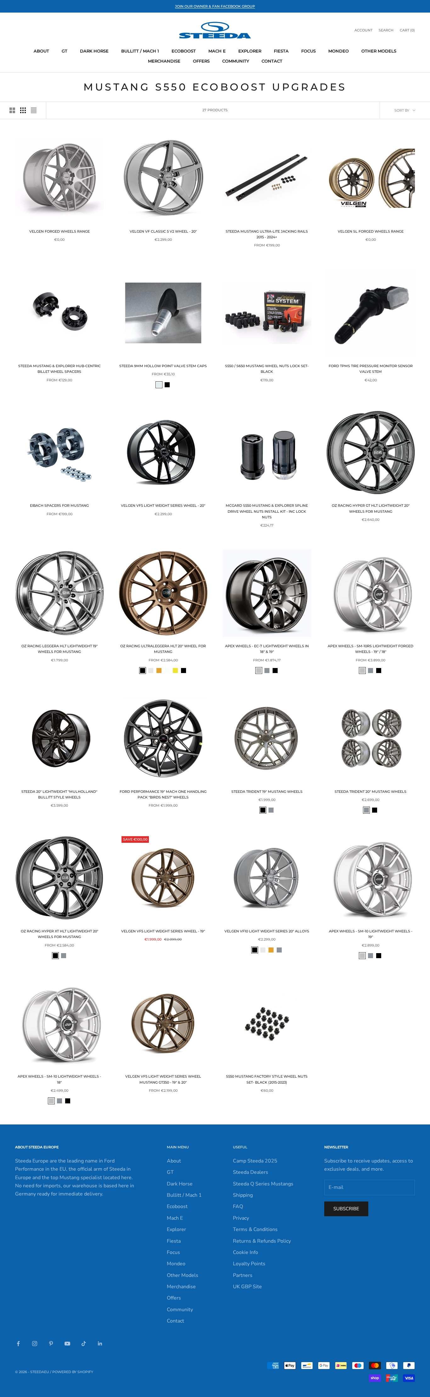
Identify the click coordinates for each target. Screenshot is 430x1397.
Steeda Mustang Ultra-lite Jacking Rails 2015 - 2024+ (267, 234)
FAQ (238, 1206)
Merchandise (164, 61)
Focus (308, 50)
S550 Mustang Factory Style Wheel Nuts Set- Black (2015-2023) (267, 1079)
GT (64, 50)
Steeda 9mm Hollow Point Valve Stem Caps (163, 366)
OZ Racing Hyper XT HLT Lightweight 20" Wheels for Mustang (59, 934)
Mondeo (338, 50)
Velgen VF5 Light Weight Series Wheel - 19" (163, 931)
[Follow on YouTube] (67, 1343)
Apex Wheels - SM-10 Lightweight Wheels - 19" (370, 934)
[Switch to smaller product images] (23, 110)
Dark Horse (94, 50)
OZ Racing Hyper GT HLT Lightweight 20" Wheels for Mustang (371, 508)
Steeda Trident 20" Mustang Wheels (370, 792)
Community (235, 61)
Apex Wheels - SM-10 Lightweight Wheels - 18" (59, 1079)
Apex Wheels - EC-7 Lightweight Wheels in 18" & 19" (267, 649)
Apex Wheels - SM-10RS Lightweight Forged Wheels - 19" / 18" (370, 649)
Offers (201, 61)
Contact (272, 61)
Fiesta (281, 50)
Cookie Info (245, 1252)
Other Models (378, 50)
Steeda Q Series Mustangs (263, 1183)
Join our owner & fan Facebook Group (215, 6)
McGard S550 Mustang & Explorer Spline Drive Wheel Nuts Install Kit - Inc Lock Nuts (267, 511)
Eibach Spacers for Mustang (59, 506)
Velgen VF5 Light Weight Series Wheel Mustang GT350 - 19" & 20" (163, 1079)
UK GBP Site (247, 1286)
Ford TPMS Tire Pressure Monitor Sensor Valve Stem (371, 369)
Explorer (249, 50)
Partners (242, 1275)
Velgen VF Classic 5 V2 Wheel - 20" (163, 231)
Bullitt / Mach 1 (140, 50)
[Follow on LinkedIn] (100, 1343)
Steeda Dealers (250, 1172)
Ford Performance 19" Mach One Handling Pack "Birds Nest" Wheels (163, 794)
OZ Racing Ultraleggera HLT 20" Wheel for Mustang (163, 649)
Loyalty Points (249, 1263)
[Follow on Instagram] (34, 1343)
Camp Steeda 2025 (255, 1160)
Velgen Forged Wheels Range (59, 231)
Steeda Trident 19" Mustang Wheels (267, 792)
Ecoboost (184, 50)
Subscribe (346, 1209)
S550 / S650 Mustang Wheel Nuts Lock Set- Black (266, 369)
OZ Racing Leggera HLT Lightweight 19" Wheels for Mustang (59, 649)
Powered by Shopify (72, 1372)
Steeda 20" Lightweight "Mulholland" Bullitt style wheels (59, 794)
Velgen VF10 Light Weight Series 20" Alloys (266, 931)
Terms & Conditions (255, 1229)
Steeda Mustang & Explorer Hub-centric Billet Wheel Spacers (59, 369)
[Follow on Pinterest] (51, 1343)
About (41, 50)
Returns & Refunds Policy (262, 1241)
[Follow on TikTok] (84, 1343)
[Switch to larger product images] (12, 110)
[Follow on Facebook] (18, 1343)
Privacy (241, 1218)
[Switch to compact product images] (34, 110)
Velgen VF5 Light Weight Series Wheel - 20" (163, 506)
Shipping (243, 1195)
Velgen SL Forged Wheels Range (371, 231)
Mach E (217, 50)
